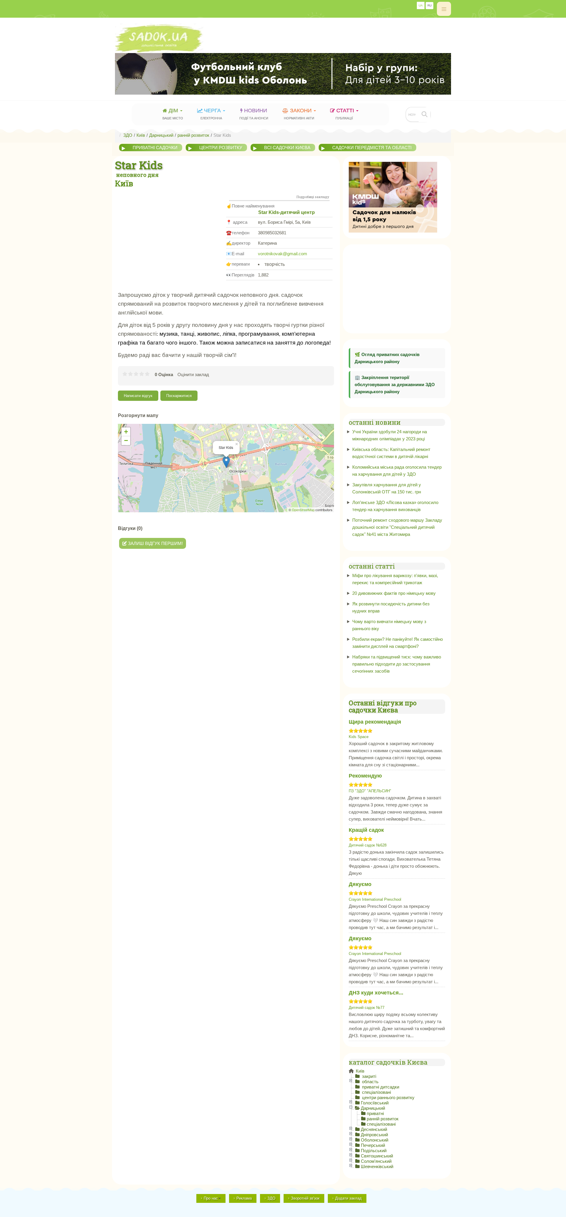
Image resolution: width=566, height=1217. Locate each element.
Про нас (211, 1198)
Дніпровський (374, 1134)
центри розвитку (220, 147)
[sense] (393, 196)
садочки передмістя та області (372, 147)
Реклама (244, 1198)
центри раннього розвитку (387, 1097)
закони (299, 114)
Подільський (373, 1150)
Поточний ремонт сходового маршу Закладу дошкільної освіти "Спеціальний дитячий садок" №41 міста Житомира (397, 527)
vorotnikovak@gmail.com (282, 253)
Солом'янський (376, 1161)
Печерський (373, 1145)
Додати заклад (348, 1198)
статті (345, 114)
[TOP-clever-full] (283, 74)
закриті (368, 1076)
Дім (172, 114)
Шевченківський (377, 1166)
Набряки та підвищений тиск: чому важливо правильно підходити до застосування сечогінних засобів (396, 663)
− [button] (126, 440)
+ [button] (126, 431)
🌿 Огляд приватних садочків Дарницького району (387, 358)
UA (421, 5)
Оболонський (374, 1139)
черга (211, 114)
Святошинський (377, 1155)
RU (429, 5)
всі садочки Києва (287, 147)
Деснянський (374, 1129)
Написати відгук (138, 395)
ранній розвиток (383, 1118)
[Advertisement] (170, 232)
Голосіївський (375, 1102)
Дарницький (373, 1108)
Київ (359, 1070)
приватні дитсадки (380, 1086)
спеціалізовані (376, 1092)
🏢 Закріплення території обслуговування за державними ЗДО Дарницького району (395, 384)
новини (253, 114)
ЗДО (271, 1198)
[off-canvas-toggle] (444, 9)
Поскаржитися (179, 395)
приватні (375, 1113)
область (370, 1081)
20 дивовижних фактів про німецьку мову (394, 593)
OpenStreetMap (303, 509)
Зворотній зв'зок (305, 1198)
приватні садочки (155, 147)
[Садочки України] (283, 38)
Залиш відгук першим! (155, 543)
